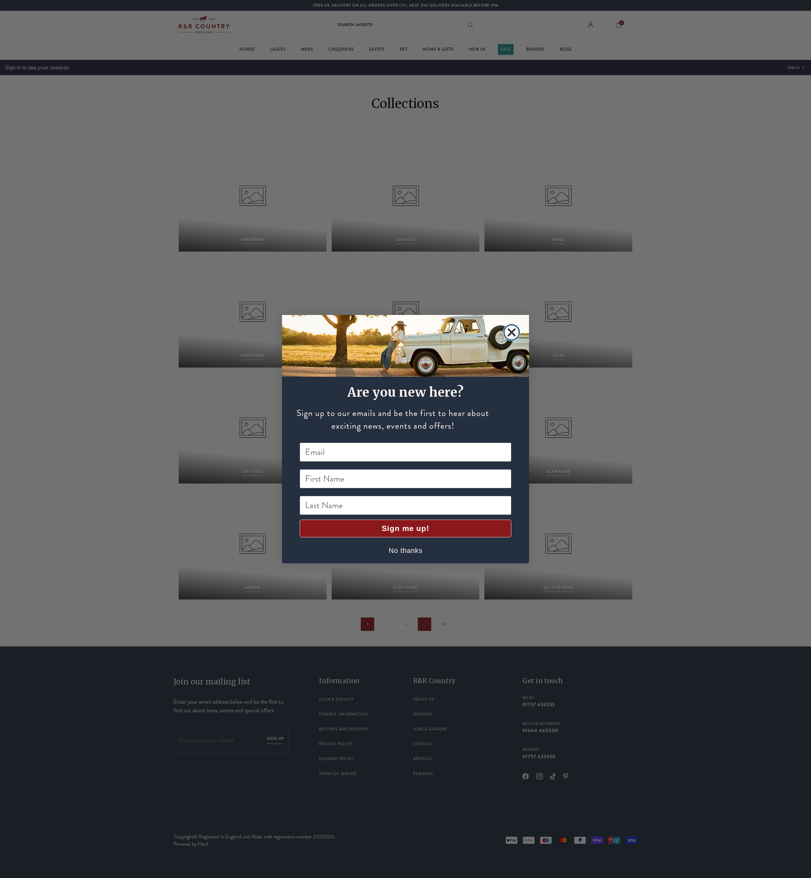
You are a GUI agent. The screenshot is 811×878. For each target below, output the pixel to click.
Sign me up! (405, 528)
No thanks (406, 550)
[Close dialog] (512, 332)
